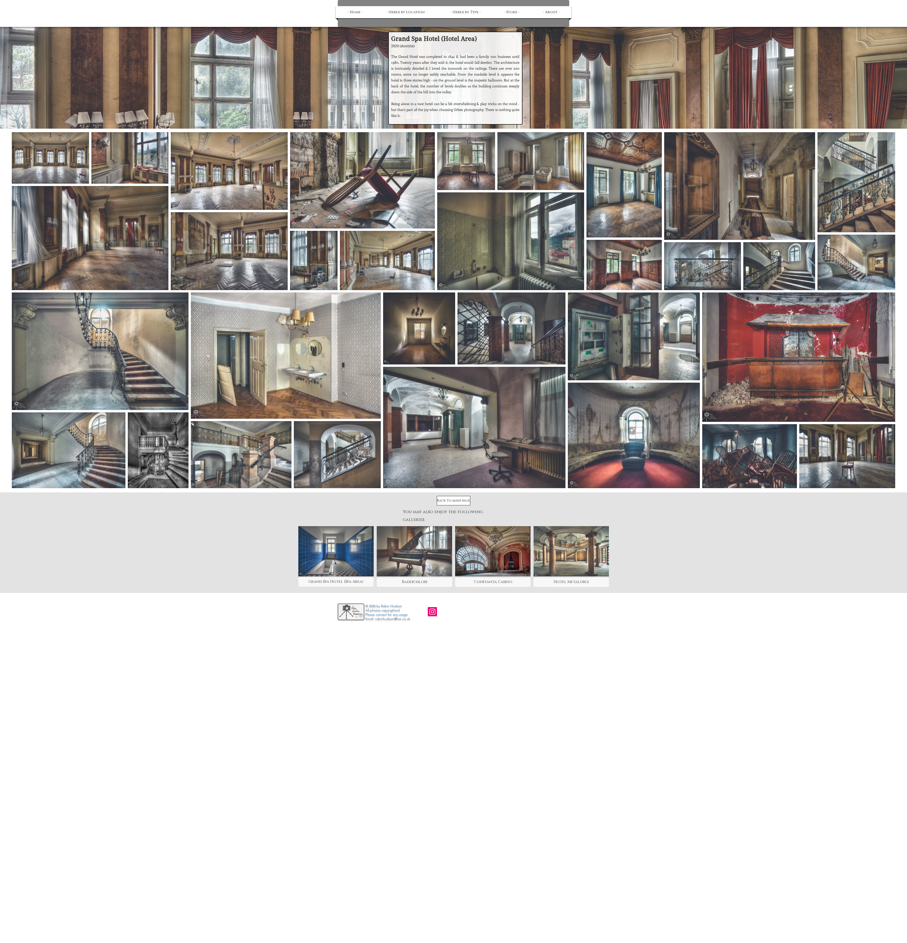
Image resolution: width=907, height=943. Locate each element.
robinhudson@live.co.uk (392, 619)
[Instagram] (432, 611)
